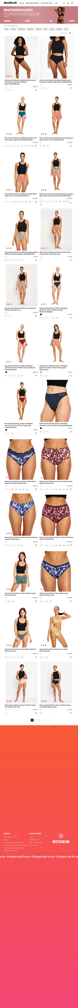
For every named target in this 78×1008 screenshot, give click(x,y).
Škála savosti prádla (35, 842)
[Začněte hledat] (64, 3)
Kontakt (6, 840)
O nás (31, 837)
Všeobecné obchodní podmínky (14, 842)
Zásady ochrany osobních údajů (14, 848)
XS (6, 145)
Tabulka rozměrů (34, 840)
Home (5, 25)
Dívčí (66, 29)
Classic (13, 29)
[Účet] (68, 3)
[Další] (49, 720)
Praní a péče (33, 845)
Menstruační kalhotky (13, 25)
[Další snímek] (36, 57)
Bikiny (52, 29)
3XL (26, 145)
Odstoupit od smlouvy (11, 851)
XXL (22, 145)
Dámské (59, 29)
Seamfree (21, 29)
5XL (33, 145)
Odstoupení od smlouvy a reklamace (15, 845)
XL (18, 145)
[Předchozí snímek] (7, 57)
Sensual (38, 29)
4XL (29, 145)
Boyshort (30, 29)
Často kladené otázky (11, 837)
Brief (45, 29)
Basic (6, 29)
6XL (30, 201)
